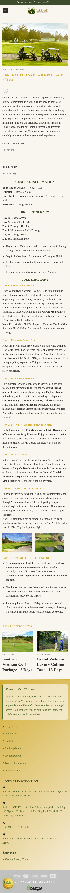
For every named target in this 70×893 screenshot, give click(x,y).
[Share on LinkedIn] (12, 150)
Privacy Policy (12, 770)
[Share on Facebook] (4, 150)
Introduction (10, 733)
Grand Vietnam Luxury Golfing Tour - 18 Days (50, 664)
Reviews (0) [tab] (9, 174)
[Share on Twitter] (8, 150)
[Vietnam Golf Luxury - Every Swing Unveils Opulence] (38, 10)
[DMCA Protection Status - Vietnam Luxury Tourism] (35, 887)
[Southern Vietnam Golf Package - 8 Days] (17, 641)
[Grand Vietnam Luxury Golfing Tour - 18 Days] (52, 641)
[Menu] (5, 10)
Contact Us (10, 741)
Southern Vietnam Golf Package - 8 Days (17, 664)
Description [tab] (9, 167)
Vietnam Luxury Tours (16, 859)
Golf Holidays (17, 69)
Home (5, 69)
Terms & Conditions (15, 763)
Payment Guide (12, 755)
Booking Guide (12, 748)
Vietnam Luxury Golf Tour (30, 510)
